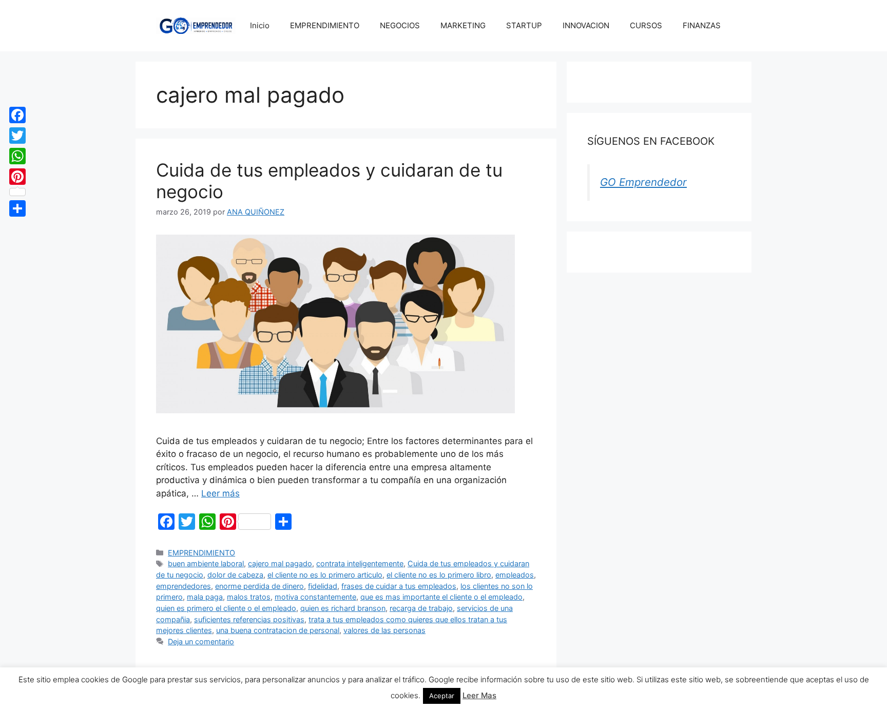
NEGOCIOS (400, 25)
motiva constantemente (315, 596)
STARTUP (524, 25)
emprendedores (183, 586)
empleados (514, 574)
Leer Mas (479, 695)
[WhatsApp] (17, 156)
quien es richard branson (342, 608)
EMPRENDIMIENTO (324, 25)
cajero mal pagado (280, 563)
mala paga (205, 596)
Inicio (259, 25)
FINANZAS (702, 25)
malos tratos (249, 596)
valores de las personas (384, 630)
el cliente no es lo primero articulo (324, 574)
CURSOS (646, 25)
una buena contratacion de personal (277, 630)
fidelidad (322, 586)
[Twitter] (17, 135)
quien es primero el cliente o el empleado (226, 608)
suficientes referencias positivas (249, 619)
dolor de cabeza (235, 574)
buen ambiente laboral (206, 563)
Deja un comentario (201, 641)
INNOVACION (586, 25)
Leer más (220, 493)
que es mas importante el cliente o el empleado (441, 596)
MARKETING (463, 25)
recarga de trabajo (421, 608)
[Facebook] (17, 115)
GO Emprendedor (643, 182)
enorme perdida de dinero (259, 586)
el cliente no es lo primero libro (439, 574)
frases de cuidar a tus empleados (398, 586)
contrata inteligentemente (359, 563)
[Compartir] (17, 208)
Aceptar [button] (441, 696)
